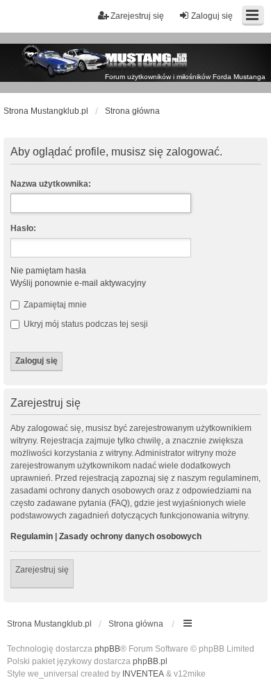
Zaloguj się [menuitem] (212, 16)
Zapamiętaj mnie (54, 304)
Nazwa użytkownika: (50, 184)
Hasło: (23, 228)
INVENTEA (143, 674)
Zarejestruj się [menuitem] (137, 16)
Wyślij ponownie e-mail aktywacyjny (78, 283)
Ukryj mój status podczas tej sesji (85, 324)
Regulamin (31, 536)
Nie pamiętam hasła (48, 270)
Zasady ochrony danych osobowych (130, 536)
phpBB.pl (150, 661)
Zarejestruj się (42, 570)
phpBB (107, 649)
